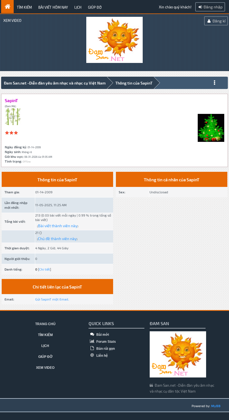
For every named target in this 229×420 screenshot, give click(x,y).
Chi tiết (44, 269)
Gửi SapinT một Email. (52, 299)
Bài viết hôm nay (53, 7)
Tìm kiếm (24, 7)
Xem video (12, 20)
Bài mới (102, 335)
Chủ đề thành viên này (57, 238)
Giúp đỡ (95, 7)
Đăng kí (218, 20)
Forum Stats (106, 342)
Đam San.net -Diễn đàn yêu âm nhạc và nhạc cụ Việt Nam (55, 83)
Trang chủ (45, 324)
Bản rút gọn (105, 349)
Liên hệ (102, 356)
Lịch (78, 7)
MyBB (216, 406)
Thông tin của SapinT (133, 83)
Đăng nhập (213, 6)
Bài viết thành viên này (57, 225)
